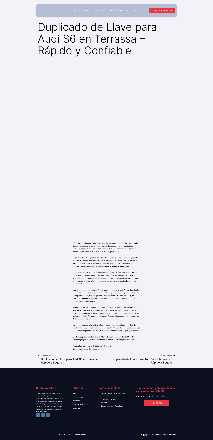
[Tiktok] (43, 415)
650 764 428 (157, 403)
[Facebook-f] (38, 415)
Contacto (137, 11)
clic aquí (122, 328)
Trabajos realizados (118, 11)
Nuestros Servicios (162, 10)
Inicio (75, 11)
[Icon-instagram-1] (48, 415)
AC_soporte (107, 346)
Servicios (99, 11)
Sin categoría (94, 349)
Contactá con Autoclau (98, 340)
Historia (87, 11)
